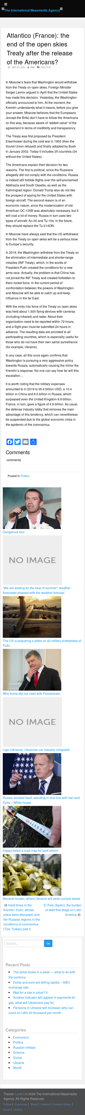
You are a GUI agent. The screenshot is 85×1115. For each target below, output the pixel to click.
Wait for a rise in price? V (30, 992)
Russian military (24, 1047)
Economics (21, 1037)
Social (17, 1057)
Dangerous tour (14, 532)
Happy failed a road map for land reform (30, 850)
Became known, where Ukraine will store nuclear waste (41, 898)
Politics (46, 67)
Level (19, 1094)
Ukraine (18, 1062)
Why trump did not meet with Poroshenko (31, 693)
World (17, 1067)
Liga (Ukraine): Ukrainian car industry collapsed (36, 749)
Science (19, 1052)
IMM (32, 67)
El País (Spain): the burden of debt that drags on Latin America (62, 910)
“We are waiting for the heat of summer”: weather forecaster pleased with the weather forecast (36, 590)
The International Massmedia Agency (32, 10)
